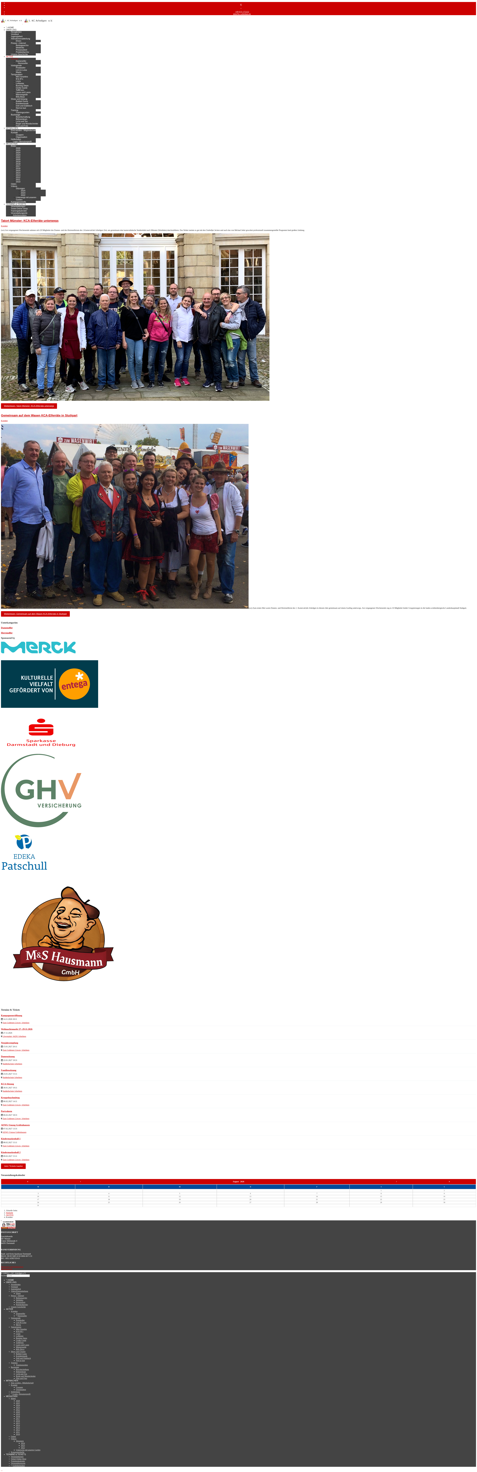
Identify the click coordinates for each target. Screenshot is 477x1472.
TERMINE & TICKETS (16, 204)
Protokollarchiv (22, 52)
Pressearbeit (21, 50)
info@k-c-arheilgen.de (242, 14)
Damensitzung (8, 1056)
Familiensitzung (8, 1070)
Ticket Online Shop (19, 209)
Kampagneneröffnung (11, 1015)
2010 (18, 182)
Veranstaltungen (18, 206)
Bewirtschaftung (23, 117)
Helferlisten (16, 139)
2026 (18, 148)
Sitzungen (20, 188)
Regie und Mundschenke (27, 124)
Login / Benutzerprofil (22, 141)
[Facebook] (241, 3)
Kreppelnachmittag (10, 1097)
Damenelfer (21, 61)
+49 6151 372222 (242, 12)
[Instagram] (241, 7)
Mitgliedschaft (6, 1269)
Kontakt (14, 133)
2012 (18, 177)
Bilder (13, 146)
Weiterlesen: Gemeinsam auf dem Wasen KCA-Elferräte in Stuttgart (35, 614)
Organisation (21, 137)
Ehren (18, 41)
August (236, 1182)
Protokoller (20, 68)
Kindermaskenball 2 (10, 1152)
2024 (18, 153)
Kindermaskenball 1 (10, 1138)
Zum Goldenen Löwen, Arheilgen (16, 1023)
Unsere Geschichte (19, 54)
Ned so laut (21, 108)
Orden (13, 184)
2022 (18, 157)
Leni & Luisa (21, 70)
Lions (18, 81)
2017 (18, 166)
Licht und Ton (22, 121)
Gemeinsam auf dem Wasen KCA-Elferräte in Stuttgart (39, 415)
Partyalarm (6, 1111)
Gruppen (20, 135)
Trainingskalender (19, 211)
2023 (18, 155)
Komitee (14, 59)
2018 (18, 164)
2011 (18, 179)
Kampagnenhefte (18, 202)
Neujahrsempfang (9, 1043)
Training (14, 110)
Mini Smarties (22, 77)
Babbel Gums (22, 101)
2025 (18, 150)
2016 (18, 168)
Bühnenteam (21, 119)
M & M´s (19, 79)
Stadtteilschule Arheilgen (12, 1064)
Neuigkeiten (16, 32)
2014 (18, 173)
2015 (18, 171)
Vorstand (15, 34)
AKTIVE (9, 57)
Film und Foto (22, 126)
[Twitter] (241, 5)
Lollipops (20, 83)
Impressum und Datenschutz (12, 1267)
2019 (18, 162)
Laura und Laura (23, 92)
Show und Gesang (19, 99)
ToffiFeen (20, 90)
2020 (18, 159)
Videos (14, 186)
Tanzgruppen (16, 74)
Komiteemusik (22, 103)
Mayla (18, 72)
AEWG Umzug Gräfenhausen (15, 1125)
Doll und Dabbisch (24, 106)
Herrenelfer (23, 63)
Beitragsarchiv (22, 45)
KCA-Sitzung (7, 1084)
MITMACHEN (12, 128)
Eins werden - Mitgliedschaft (23, 130)
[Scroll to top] (1, 1470)
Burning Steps (22, 86)
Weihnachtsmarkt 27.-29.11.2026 (16, 1029)
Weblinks (20, 48)
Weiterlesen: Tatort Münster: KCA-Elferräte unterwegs (29, 406)
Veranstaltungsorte (19, 213)
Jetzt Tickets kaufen (13, 1166)
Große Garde (21, 88)
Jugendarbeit (16, 36)
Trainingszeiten (22, 112)
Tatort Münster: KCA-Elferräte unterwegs (30, 220)
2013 (18, 175)
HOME (11, 27)
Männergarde (22, 95)
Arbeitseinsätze (20, 215)
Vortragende (16, 65)
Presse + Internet (18, 43)
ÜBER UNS (11, 30)
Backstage (15, 115)
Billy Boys (20, 97)
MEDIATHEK (12, 144)
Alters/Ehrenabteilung (20, 39)
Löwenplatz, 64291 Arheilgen (14, 1036)
